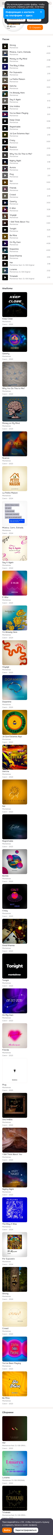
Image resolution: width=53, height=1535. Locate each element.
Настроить (34, 19)
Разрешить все (16, 19)
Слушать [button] (36, 27)
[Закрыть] (41, 12)
